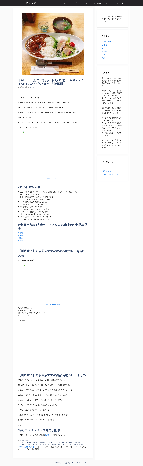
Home (20, 447)
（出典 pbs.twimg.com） (53, 178)
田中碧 (20, 233)
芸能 (103, 58)
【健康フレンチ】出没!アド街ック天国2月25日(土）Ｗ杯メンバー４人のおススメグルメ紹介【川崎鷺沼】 (52, 444)
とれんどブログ (27, 3)
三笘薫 (20, 235)
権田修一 (21, 238)
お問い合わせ (67, 3)
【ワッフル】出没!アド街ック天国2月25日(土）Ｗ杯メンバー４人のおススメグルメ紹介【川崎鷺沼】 (51, 442)
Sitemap (115, 3)
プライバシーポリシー (82, 3)
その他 (104, 45)
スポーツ (105, 51)
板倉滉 (20, 240)
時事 (103, 55)
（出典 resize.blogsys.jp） (53, 304)
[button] (122, 3)
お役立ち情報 (24, 440)
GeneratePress (83, 463)
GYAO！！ (49, 435)
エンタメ (105, 48)
